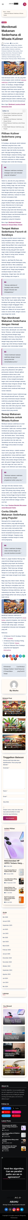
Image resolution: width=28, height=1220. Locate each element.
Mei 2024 (5, 986)
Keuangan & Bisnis (11, 1050)
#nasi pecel (15, 53)
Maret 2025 (6, 945)
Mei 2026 (5, 917)
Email (5, 796)
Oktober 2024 (6, 966)
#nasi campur (16, 51)
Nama (5, 791)
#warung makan (13, 58)
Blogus (22, 1215)
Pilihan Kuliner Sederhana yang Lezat (13, 113)
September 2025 (7, 925)
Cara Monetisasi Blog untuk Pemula (12, 1054)
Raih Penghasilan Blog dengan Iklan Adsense (9, 898)
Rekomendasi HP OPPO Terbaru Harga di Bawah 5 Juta (13, 863)
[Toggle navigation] (3, 4)
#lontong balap (5, 49)
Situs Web (6, 802)
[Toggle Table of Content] (23, 111)
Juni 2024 (5, 982)
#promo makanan (11, 54)
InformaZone (7, 650)
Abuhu (7, 43)
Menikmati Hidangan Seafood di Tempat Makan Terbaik (13, 745)
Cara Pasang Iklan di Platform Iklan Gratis (12, 1038)
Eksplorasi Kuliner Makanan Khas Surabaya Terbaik (14, 710)
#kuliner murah (9, 47)
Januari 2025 (6, 954)
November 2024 (7, 962)
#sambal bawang (11, 56)
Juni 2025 (5, 933)
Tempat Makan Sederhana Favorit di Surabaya (13, 116)
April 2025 (6, 941)
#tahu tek (18, 56)
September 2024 (7, 970)
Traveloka (10, 638)
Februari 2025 (7, 949)
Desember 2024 (7, 958)
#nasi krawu (9, 53)
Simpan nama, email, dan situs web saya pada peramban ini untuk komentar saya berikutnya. (13, 812)
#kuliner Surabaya (18, 47)
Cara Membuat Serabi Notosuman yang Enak (12, 727)
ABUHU (14, 1202)
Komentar (6, 768)
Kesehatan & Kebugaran (12, 1067)
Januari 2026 (6, 921)
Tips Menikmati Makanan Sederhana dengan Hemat (13, 120)
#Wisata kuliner (21, 58)
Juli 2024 (5, 978)
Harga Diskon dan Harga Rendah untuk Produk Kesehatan (10, 889)
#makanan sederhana (14, 49)
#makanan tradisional (7, 51)
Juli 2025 (5, 929)
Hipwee (17, 643)
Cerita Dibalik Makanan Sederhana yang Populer (14, 127)
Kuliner (4, 22)
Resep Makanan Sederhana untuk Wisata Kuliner (14, 124)
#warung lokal (5, 58)
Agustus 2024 (6, 974)
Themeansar (13, 1217)
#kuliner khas (14, 45)
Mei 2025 (5, 937)
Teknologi (8, 1034)
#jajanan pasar (6, 45)
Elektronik (8, 1017)
